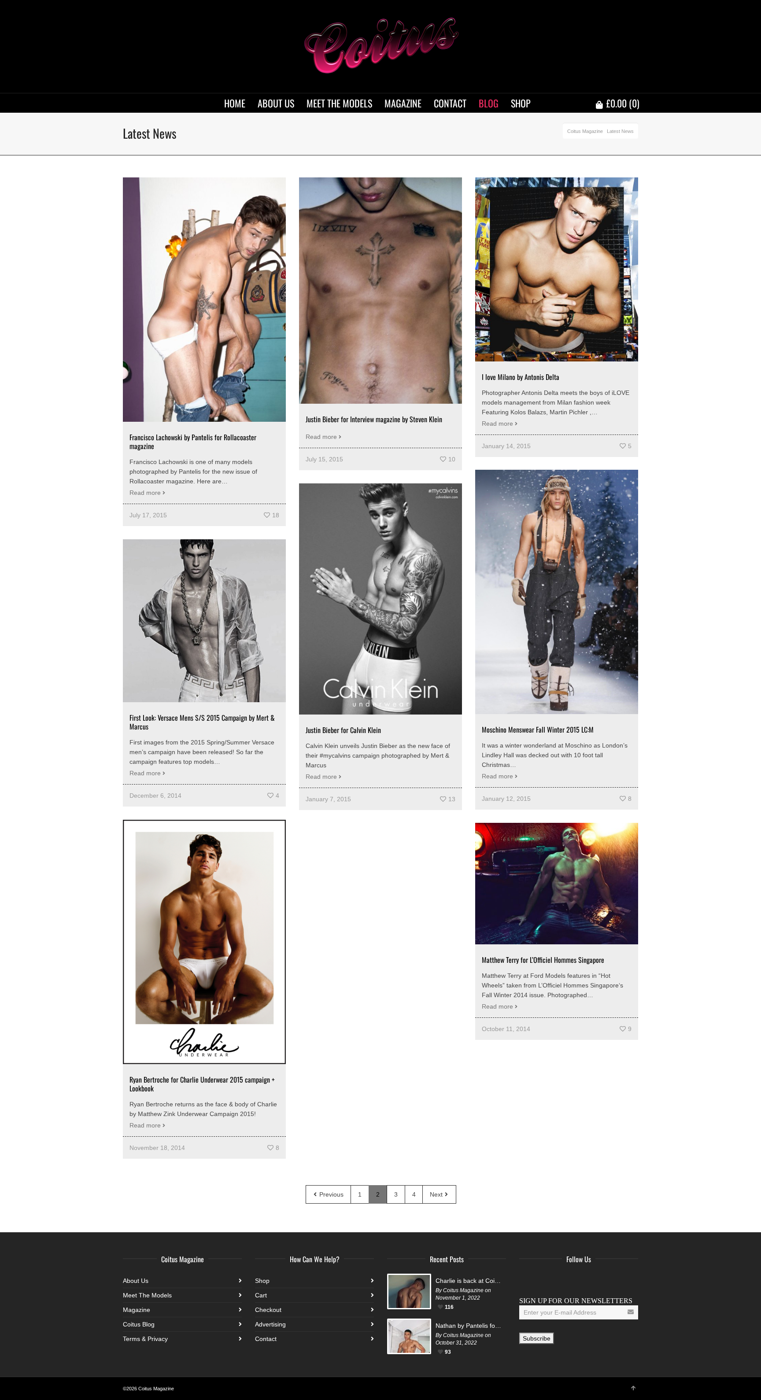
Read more (145, 492)
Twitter (546, 1281)
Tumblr (604, 1281)
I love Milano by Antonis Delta (520, 377)
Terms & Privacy (145, 1338)
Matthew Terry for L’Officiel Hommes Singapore (543, 959)
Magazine (136, 1309)
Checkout (268, 1309)
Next (437, 1194)
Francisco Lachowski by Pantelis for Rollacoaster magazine (192, 441)
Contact (266, 1338)
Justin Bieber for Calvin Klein (343, 730)
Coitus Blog (139, 1324)
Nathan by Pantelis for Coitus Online (469, 1325)
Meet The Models (147, 1295)
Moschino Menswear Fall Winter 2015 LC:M (538, 729)
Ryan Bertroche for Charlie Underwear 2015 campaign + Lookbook (202, 1084)
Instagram (565, 1281)
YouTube (584, 1281)
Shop (262, 1280)
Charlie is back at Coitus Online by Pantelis (469, 1280)
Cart (261, 1295)
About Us (135, 1280)
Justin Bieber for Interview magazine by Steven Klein (374, 419)
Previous (331, 1194)
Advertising (270, 1324)
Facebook (526, 1281)
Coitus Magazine (585, 131)
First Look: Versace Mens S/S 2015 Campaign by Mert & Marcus (202, 722)
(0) (622, 103)
